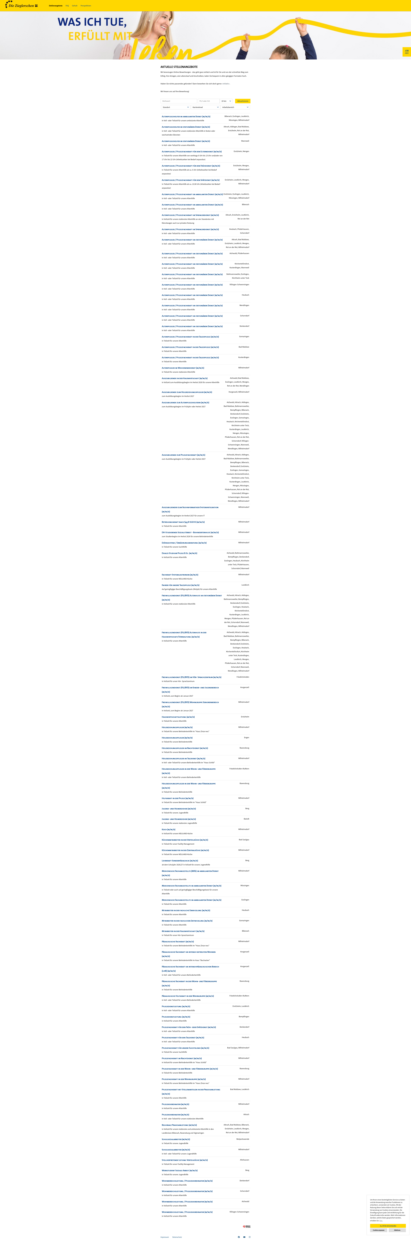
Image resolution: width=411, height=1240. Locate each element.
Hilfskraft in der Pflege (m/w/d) (178, 798)
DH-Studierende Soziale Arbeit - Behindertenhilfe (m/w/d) (190, 532)
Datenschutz (177, 1237)
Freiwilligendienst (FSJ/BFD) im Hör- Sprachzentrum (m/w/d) (191, 677)
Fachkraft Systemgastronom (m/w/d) (180, 574)
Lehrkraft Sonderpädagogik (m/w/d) (180, 860)
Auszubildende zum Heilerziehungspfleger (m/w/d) (187, 392)
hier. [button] (381, 1221)
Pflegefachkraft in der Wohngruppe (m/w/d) (184, 1079)
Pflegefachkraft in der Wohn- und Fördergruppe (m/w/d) (190, 1068)
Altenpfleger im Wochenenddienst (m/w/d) (183, 368)
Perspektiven (86, 5)
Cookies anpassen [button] (378, 1230)
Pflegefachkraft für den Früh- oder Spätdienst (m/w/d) (189, 1027)
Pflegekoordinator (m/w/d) (175, 1104)
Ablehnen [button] (397, 1230)
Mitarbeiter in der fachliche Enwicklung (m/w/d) (186, 910)
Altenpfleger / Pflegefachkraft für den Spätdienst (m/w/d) (191, 180)
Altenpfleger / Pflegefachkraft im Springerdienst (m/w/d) (190, 215)
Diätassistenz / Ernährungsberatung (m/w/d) (184, 542)
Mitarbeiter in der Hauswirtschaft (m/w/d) (183, 931)
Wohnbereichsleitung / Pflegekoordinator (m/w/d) (187, 1180)
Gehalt (74, 5)
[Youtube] (244, 1237)
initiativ (226, 83)
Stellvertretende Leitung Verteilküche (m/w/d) (185, 1160)
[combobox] (226, 101)
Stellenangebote (55, 5)
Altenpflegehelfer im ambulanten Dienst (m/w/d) (186, 116)
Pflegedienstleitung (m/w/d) (176, 1006)
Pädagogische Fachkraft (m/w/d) (178, 941)
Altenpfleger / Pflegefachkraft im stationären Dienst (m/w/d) (192, 239)
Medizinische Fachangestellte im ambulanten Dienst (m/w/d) (191, 885)
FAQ (67, 5)
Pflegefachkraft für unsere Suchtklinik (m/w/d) (185, 1048)
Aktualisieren (242, 101)
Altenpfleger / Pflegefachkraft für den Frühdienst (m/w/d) (191, 165)
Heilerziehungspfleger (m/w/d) (177, 727)
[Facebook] (239, 1237)
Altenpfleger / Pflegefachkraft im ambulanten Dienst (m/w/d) (192, 194)
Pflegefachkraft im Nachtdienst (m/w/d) (182, 1058)
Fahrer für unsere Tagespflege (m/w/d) (180, 585)
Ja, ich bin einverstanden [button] (388, 1226)
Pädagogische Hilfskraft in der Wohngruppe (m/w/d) (188, 996)
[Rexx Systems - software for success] (246, 1226)
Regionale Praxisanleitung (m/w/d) (179, 1125)
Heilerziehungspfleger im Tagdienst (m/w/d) (183, 758)
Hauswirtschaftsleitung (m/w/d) (178, 717)
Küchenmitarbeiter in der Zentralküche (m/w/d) (185, 850)
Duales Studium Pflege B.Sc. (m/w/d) (179, 553)
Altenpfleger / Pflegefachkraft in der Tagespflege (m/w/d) (190, 336)
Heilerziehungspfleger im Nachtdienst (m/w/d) (185, 748)
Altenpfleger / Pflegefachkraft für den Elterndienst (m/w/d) (192, 151)
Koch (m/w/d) (168, 829)
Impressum (165, 1237)
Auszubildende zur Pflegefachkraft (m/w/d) (183, 455)
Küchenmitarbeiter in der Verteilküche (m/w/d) (185, 839)
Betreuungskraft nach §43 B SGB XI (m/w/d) (183, 522)
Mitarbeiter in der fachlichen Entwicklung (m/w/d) (187, 920)
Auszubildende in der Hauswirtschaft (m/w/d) (185, 378)
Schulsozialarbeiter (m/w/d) (176, 1139)
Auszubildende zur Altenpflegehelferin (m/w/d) (185, 402)
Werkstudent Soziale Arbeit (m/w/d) (180, 1170)
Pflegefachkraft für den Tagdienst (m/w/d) (183, 1037)
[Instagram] (249, 1237)
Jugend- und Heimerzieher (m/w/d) (179, 808)
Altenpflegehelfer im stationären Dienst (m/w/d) (186, 126)
